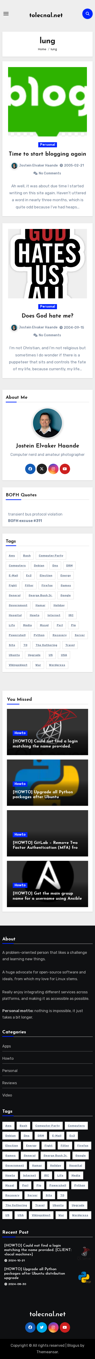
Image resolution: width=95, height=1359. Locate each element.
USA (64, 655)
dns (55, 565)
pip (73, 625)
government (18, 605)
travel (70, 645)
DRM (69, 565)
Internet (54, 615)
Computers (17, 565)
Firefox (47, 585)
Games (66, 585)
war (38, 665)
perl (60, 625)
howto (34, 615)
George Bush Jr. (40, 595)
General (15, 595)
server (80, 635)
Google (65, 595)
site (12, 645)
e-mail (13, 575)
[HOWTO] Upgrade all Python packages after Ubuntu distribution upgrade (43, 797)
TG (25, 645)
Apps (6, 1046)
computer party (51, 555)
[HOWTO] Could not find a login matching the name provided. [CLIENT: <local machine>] (45, 746)
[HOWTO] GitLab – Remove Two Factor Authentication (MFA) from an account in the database (47, 848)
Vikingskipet (18, 665)
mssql (44, 625)
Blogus (73, 1345)
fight (13, 585)
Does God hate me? (47, 316)
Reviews (9, 1083)
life (12, 625)
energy (65, 575)
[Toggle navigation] (6, 13)
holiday (59, 605)
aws (12, 555)
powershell (17, 635)
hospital (15, 615)
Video (7, 1095)
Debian (39, 565)
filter (29, 585)
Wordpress (57, 665)
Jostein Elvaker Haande (38, 165)
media (27, 625)
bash (27, 555)
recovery (60, 635)
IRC (71, 615)
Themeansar (47, 1352)
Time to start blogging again (47, 154)
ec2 (29, 575)
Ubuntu (14, 655)
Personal (47, 145)
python (39, 635)
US (51, 655)
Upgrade (34, 655)
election (46, 575)
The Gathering (46, 645)
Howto (20, 733)
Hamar (40, 605)
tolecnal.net (46, 15)
